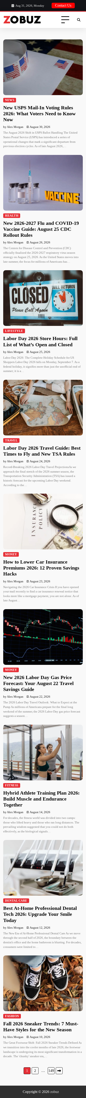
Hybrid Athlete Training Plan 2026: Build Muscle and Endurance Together (41, 799)
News (9, 100)
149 (51, 1071)
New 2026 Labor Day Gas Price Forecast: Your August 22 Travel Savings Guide (38, 683)
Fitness (11, 785)
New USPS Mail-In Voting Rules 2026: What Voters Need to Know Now (39, 113)
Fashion (12, 1016)
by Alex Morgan (13, 127)
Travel (11, 440)
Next (59, 1070)
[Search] (79, 20)
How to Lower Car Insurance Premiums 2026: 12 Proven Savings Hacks (41, 568)
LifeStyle (14, 331)
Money (11, 554)
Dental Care (16, 900)
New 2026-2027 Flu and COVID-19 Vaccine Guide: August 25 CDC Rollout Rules (41, 229)
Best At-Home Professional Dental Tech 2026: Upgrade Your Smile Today (40, 914)
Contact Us (63, 5)
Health (11, 215)
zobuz (54, 1092)
